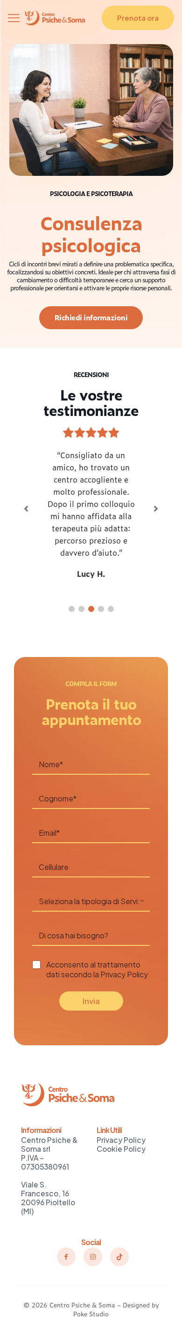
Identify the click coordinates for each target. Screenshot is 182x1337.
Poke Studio (91, 1313)
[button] (72, 609)
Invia (91, 1001)
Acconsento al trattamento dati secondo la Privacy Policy (97, 969)
